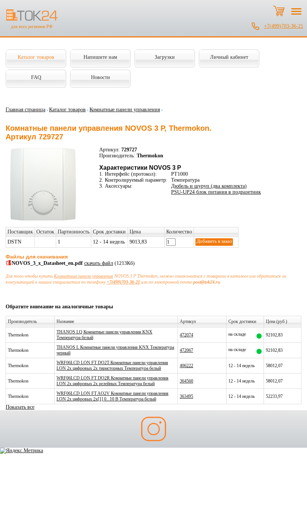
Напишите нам (100, 57)
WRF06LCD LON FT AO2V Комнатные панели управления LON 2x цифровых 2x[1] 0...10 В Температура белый (112, 396)
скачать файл (98, 263)
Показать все (20, 407)
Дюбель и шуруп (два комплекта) (209, 186)
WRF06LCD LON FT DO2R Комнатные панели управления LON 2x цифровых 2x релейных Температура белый (112, 380)
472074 (186, 335)
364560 (186, 381)
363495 (186, 396)
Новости (100, 77)
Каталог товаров (36, 57)
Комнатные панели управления (124, 109)
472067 (186, 350)
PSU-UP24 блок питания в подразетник (216, 192)
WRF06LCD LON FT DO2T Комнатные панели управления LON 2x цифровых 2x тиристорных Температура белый (112, 365)
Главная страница (25, 109)
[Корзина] (279, 10)
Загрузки (165, 57)
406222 (186, 365)
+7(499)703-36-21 (283, 26)
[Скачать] (9, 264)
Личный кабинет (229, 57)
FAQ (36, 77)
